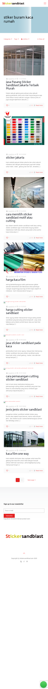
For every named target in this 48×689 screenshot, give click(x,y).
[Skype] (21, 562)
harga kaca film (15, 280)
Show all (41, 39)
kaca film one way (17, 454)
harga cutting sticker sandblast (19, 312)
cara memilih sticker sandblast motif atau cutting (19, 218)
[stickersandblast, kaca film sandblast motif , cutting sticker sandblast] (13, 3)
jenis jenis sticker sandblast (24, 409)
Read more (39, 105)
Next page (31, 480)
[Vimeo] (27, 562)
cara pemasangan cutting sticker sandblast (22, 378)
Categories (7, 39)
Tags (15, 39)
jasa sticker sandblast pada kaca (23, 345)
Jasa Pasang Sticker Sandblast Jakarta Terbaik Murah (22, 85)
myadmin (11, 79)
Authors (25, 39)
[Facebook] (24, 562)
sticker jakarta (15, 158)
